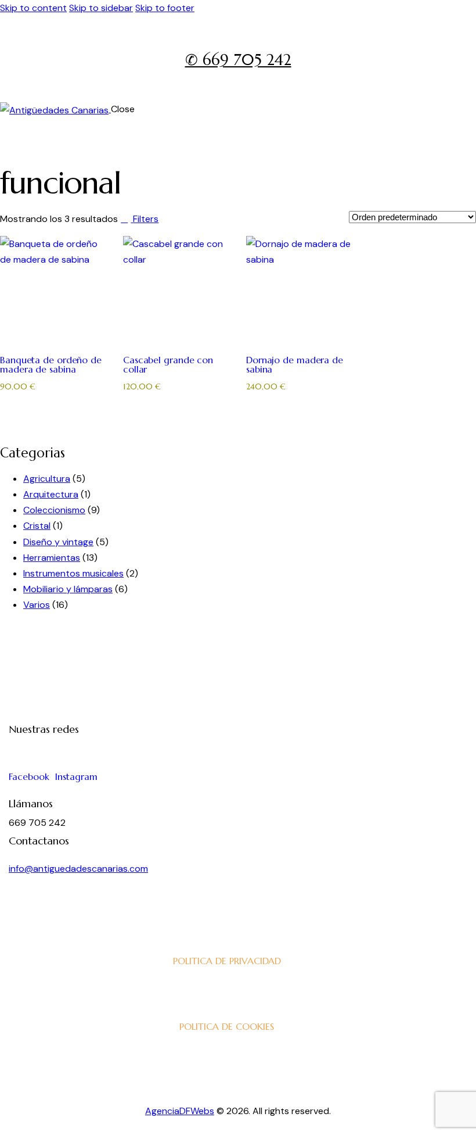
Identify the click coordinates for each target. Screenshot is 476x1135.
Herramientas (51, 558)
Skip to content (33, 8)
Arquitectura (50, 494)
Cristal (37, 526)
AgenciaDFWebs (179, 1111)
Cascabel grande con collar (168, 364)
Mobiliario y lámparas (68, 589)
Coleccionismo (54, 510)
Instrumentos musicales (73, 573)
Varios (36, 605)
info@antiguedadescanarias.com (78, 868)
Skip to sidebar (101, 8)
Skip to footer (164, 8)
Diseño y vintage (58, 542)
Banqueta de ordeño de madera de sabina (51, 364)
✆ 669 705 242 (238, 59)
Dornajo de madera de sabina (294, 364)
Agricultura (46, 478)
